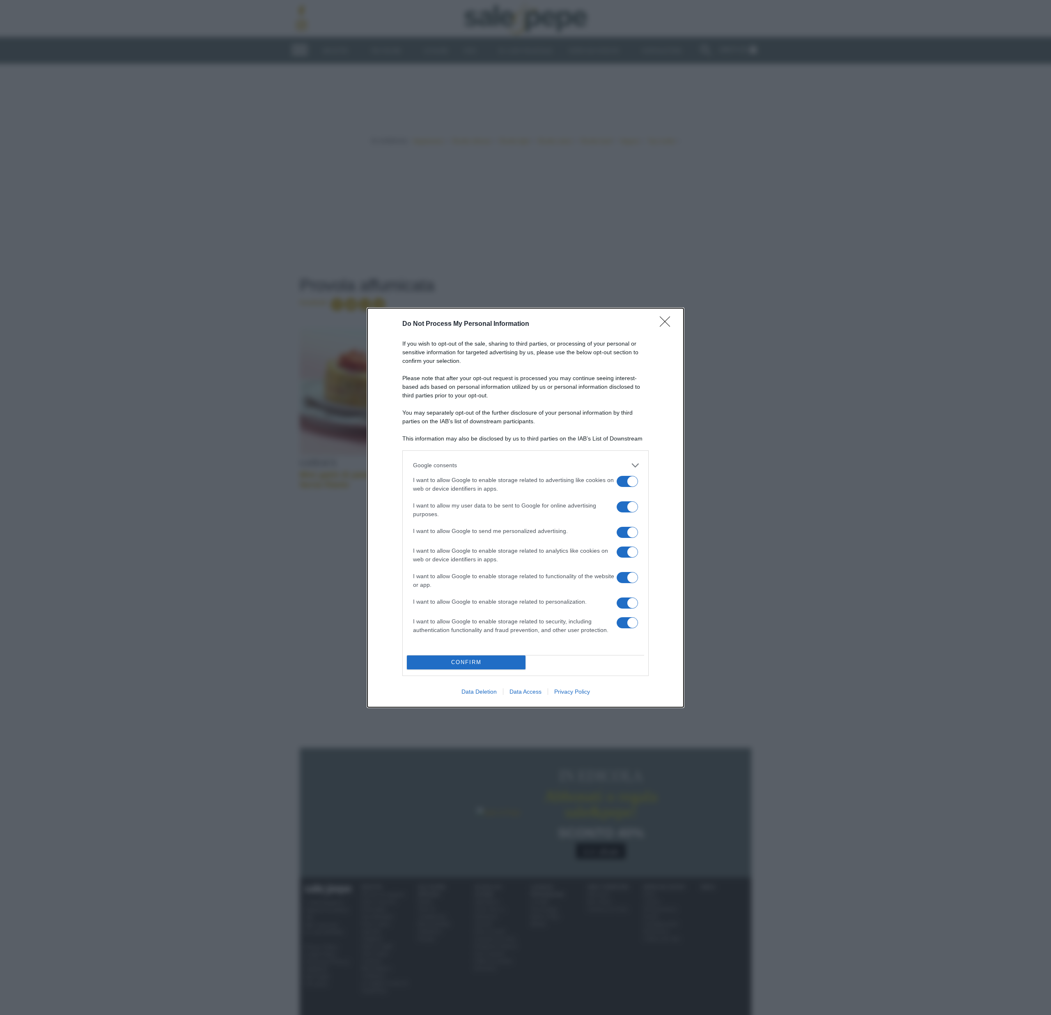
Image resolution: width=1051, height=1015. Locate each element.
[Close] (667, 324)
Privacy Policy (572, 691)
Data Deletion (479, 691)
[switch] (627, 481)
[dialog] (525, 507)
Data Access (525, 691)
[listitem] (525, 465)
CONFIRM (466, 662)
